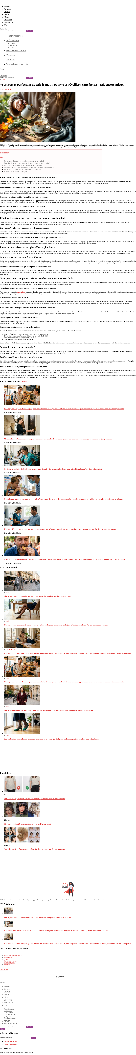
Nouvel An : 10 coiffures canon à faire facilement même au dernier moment (34, 849)
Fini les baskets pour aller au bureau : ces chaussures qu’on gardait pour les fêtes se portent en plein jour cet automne (51, 739)
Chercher (29, 31)
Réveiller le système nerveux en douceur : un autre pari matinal (27, 163)
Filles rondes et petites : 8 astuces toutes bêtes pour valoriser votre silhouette (34, 799)
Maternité (8, 22)
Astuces (7, 9)
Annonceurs (8, 957)
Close (2, 1029)
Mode (6, 17)
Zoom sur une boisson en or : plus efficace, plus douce (24, 165)
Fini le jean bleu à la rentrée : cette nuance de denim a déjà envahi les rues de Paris (37, 596)
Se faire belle (12, 40)
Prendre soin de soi (16, 50)
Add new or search (6, 1038)
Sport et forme (10, 649)
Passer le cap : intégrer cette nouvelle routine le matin (23, 169)
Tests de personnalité (17, 64)
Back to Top (4, 970)
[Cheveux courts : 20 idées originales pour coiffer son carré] (70, 810)
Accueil (7, 6)
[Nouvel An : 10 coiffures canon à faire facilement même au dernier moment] (70, 835)
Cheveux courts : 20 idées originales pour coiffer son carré (27, 824)
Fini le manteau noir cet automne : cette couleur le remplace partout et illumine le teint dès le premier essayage (48, 710)
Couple (7, 11)
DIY (5, 25)
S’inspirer (11, 55)
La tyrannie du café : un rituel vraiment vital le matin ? (24, 161)
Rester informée (14, 36)
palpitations (21, 292)
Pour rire (10, 59)
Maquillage (13, 45)
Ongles (12, 47)
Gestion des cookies (10, 961)
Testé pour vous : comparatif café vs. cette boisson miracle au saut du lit (30, 167)
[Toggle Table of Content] (1, 157)
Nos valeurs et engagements (13, 955)
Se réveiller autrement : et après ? (16, 171)
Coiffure (8, 19)
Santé (6, 14)
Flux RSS (7, 964)
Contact (6, 959)
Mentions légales (9, 963)
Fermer (2, 982)
